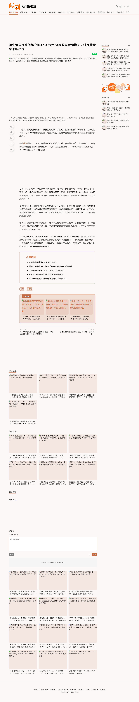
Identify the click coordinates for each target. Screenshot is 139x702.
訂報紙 (88, 690)
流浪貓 (29, 289)
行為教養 (33, 12)
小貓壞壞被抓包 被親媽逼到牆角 (43, 262)
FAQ (42, 690)
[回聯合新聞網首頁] (14, 6)
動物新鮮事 (13, 12)
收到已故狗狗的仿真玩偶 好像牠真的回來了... (49, 278)
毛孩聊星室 (90, 12)
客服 (46, 690)
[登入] (124, 6)
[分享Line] (11, 132)
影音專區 (71, 12)
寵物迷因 (101, 12)
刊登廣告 (36, 690)
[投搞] (120, 6)
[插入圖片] (89, 554)
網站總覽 (102, 690)
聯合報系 (81, 690)
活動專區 (80, 12)
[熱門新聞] (129, 45)
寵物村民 (120, 12)
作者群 (128, 12)
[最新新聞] (129, 97)
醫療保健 (52, 12)
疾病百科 (61, 12)
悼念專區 (110, 12)
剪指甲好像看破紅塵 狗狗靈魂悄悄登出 (46, 274)
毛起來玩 (23, 12)
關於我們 (95, 690)
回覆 (94, 554)
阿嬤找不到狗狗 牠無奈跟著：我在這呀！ (47, 270)
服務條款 (60, 690)
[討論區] (11, 137)
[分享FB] (11, 126)
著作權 (66, 690)
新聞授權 (52, 690)
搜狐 (25, 143)
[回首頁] (22, 6)
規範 (11, 554)
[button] (117, 6)
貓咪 (22, 289)
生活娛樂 (42, 12)
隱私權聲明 (73, 690)
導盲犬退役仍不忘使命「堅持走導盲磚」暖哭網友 (51, 266)
